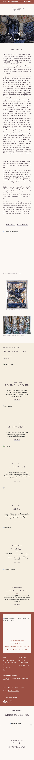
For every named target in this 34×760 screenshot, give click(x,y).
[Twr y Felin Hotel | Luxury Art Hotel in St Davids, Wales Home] (17, 9)
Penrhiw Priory (23, 663)
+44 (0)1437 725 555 (24, 646)
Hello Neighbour (8, 660)
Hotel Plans (22, 658)
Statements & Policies (8, 689)
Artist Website (22, 224)
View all (7, 358)
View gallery (10, 224)
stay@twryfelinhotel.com (11, 646)
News (4, 658)
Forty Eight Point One (13, 690)
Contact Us (6, 667)
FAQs (4, 670)
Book (29, 9)
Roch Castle (22, 660)
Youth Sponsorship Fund (9, 664)
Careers (20, 668)
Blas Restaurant (23, 665)
